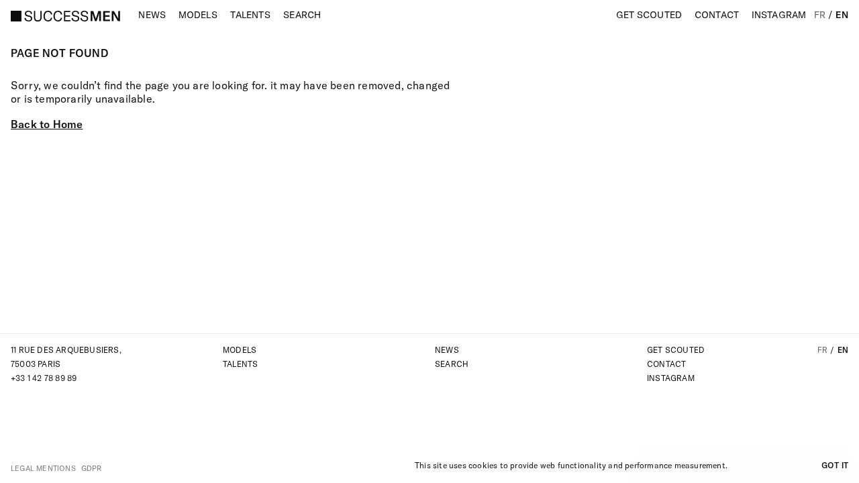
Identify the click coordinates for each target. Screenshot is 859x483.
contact (666, 364)
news (447, 350)
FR (819, 14)
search (451, 364)
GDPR (91, 468)
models (239, 350)
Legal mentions (43, 468)
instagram (671, 378)
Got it (834, 465)
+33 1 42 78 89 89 (44, 378)
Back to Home (47, 124)
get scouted (676, 350)
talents (240, 364)
